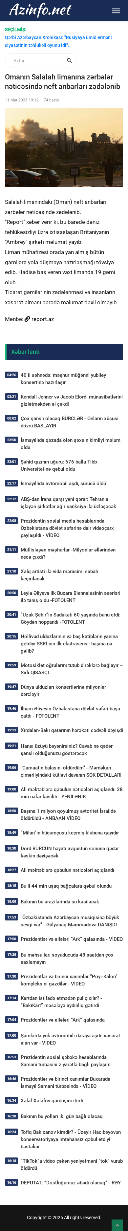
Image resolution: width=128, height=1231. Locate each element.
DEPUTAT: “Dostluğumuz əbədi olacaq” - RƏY (71, 1183)
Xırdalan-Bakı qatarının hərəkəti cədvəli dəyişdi (72, 730)
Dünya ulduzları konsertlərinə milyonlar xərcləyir (63, 690)
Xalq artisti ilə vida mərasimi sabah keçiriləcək (59, 575)
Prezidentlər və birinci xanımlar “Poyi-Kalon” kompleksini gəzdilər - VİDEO (69, 980)
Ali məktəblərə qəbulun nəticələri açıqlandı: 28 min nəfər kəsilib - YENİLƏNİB (72, 793)
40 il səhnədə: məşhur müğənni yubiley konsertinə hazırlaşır (63, 378)
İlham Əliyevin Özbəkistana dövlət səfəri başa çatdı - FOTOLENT (70, 712)
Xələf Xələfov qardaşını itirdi (52, 1101)
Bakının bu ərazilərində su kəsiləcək (60, 902)
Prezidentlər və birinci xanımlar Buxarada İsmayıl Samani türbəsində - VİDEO (65, 1082)
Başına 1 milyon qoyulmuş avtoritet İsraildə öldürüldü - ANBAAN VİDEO (68, 814)
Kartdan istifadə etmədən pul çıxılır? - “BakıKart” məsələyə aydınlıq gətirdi (61, 1001)
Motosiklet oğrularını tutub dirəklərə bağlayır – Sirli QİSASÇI (72, 669)
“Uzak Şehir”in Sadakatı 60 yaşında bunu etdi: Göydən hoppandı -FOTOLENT (70, 618)
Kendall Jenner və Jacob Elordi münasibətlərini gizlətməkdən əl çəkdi (72, 400)
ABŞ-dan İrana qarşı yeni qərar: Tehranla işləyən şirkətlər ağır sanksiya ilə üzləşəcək (68, 502)
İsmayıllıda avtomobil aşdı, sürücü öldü (63, 483)
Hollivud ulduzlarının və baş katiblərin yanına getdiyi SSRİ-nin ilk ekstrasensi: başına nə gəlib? (69, 644)
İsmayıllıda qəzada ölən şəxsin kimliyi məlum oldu (70, 443)
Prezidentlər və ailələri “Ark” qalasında (63, 1020)
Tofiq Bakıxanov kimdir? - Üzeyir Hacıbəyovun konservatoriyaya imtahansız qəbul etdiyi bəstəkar (71, 1139)
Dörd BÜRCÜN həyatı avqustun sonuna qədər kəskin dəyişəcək (70, 852)
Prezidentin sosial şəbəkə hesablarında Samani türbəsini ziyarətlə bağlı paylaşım (66, 1061)
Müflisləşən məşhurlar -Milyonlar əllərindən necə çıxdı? (68, 553)
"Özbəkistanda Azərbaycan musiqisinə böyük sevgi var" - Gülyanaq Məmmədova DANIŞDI (70, 921)
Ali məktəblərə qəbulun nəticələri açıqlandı (67, 870)
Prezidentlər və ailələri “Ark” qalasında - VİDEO (72, 939)
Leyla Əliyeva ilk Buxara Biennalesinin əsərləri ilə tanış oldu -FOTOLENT (70, 596)
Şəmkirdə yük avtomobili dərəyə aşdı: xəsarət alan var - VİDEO (70, 1039)
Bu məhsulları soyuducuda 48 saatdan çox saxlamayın (67, 958)
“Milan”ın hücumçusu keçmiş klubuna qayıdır (70, 833)
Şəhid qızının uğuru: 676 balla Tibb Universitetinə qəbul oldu (59, 465)
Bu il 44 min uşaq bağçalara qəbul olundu (66, 886)
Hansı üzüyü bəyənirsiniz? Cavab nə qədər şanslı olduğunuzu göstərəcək (67, 749)
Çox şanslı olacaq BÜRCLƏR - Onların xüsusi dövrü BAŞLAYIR (69, 422)
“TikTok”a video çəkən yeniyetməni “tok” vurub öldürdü (72, 1164)
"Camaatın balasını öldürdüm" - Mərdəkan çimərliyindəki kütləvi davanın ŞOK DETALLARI (71, 771)
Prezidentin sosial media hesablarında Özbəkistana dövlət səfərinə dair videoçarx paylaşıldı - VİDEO (67, 528)
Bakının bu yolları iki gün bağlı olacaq (62, 1116)
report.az (43, 319)
